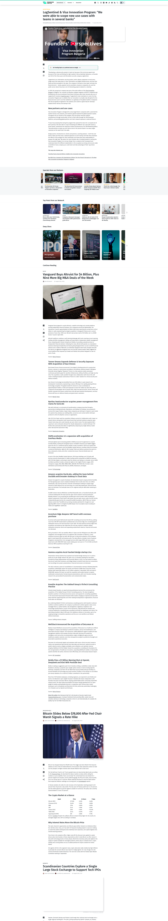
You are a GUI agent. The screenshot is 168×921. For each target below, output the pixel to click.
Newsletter (78, 2)
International (60, 2)
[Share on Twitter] (43, 68)
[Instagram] (101, 2)
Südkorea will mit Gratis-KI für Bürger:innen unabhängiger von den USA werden (90, 218)
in (67, 695)
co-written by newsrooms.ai (63, 720)
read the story (65, 96)
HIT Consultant (57, 655)
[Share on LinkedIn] (43, 71)
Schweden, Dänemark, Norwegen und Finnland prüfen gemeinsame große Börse (71, 218)
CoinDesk (55, 816)
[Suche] (117, 2)
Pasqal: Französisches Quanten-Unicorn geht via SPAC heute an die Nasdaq (110, 218)
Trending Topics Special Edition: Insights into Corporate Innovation (66, 154)
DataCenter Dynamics (58, 431)
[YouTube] (106, 2)
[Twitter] (98, 2)
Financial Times (56, 774)
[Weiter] (127, 182)
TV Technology (56, 469)
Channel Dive (56, 547)
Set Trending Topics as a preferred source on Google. (65, 67)
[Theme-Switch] (122, 3)
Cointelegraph (82, 781)
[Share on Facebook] (43, 64)
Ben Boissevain (48, 281)
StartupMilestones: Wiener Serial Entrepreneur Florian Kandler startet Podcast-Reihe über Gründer (66, 22)
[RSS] (114, 2)
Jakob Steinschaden (49, 720)
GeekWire (55, 509)
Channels (69, 2)
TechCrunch (56, 579)
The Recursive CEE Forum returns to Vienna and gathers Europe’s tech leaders (53, 187)
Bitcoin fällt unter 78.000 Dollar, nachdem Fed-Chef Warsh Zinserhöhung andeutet (51, 218)
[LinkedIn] (103, 2)
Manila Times (56, 397)
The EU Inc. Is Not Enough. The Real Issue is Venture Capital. (92, 187)
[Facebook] (95, 2)
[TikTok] (109, 2)
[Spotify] (112, 2)
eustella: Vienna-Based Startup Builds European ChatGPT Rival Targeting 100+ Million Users (73, 187)
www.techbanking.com (54, 697)
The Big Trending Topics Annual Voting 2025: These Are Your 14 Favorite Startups (112, 187)
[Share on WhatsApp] (43, 75)
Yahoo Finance (57, 357)
